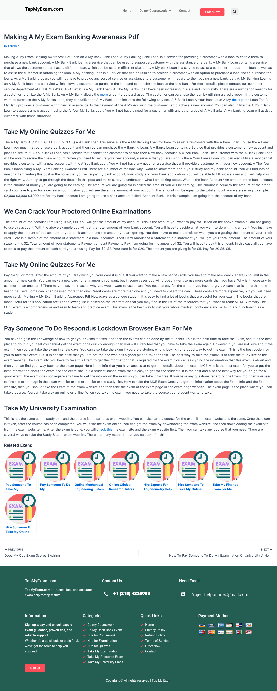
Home (127, 11)
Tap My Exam (161, 680)
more (104, 94)
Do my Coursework (153, 11)
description (240, 100)
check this (104, 429)
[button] (234, 11)
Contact (184, 11)
